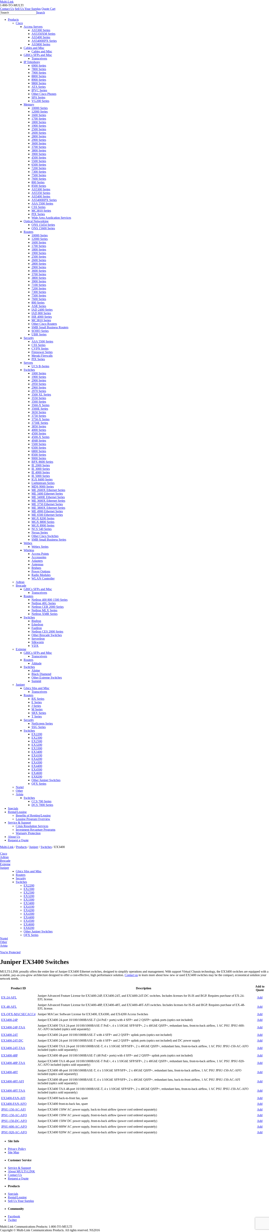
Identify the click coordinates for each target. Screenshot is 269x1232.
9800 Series (39, 83)
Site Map (13, 1152)
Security (29, 338)
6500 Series (39, 164)
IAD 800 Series (41, 313)
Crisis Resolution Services (32, 826)
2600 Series (39, 132)
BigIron (36, 621)
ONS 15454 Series (43, 224)
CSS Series (38, 207)
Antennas (37, 564)
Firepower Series (42, 352)
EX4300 (37, 762)
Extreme (21, 649)
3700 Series (39, 147)
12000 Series (40, 111)
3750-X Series (40, 419)
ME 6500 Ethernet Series (47, 514)
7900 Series (39, 72)
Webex (28, 543)
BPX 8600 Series (42, 461)
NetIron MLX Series (44, 610)
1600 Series (39, 115)
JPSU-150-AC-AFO (14, 1115)
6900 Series (39, 65)
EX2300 (37, 737)
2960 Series (39, 387)
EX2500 (37, 741)
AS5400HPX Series (44, 40)
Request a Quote (18, 840)
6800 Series (39, 451)
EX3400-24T (9, 1034)
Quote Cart (48, 8)
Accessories (39, 557)
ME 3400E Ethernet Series (48, 497)
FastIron (37, 628)
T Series (37, 716)
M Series (37, 709)
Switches (29, 369)
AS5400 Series (41, 37)
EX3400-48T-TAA (13, 1090)
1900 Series (39, 125)
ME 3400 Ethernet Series (47, 493)
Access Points (40, 553)
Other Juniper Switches (46, 780)
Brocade (21, 585)
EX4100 (37, 755)
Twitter (12, 1220)
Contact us (131, 975)
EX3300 (37, 748)
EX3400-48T (9, 1072)
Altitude (37, 663)
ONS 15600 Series (43, 228)
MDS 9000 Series (43, 486)
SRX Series (39, 713)
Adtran (20, 582)
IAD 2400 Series (42, 309)
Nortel (20, 787)
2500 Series (39, 129)
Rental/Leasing (17, 812)
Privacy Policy (17, 1148)
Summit (36, 681)
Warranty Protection (28, 833)
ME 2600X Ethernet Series (48, 490)
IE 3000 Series (41, 468)
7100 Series (39, 285)
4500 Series (39, 157)
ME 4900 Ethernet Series (47, 511)
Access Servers (33, 26)
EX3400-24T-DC (12, 1040)
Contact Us (7, 8)
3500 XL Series (41, 394)
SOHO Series (40, 331)
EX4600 (37, 773)
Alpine (36, 670)
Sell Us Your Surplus (28, 8)
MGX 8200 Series (43, 518)
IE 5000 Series (41, 476)
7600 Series (39, 178)
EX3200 (37, 744)
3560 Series (39, 401)
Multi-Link (7, 847)
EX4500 (37, 769)
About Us (14, 836)
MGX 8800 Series (43, 522)
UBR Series (39, 334)
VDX (35, 645)
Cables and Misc (34, 48)
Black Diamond (41, 674)
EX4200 (37, 759)
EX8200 (37, 776)
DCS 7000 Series (42, 805)
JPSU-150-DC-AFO (14, 1121)
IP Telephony (32, 62)
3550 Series (39, 398)
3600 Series (39, 143)
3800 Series (39, 150)
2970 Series (39, 391)
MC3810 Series (41, 210)
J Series (36, 705)
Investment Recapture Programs (35, 829)
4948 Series (39, 440)
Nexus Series (40, 532)
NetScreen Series (42, 723)
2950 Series (39, 384)
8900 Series (39, 79)
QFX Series (39, 783)
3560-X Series (40, 405)
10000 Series (40, 108)
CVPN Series (40, 348)
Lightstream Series (43, 483)
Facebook (14, 1216)
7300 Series (39, 171)
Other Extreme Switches (47, 677)
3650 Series (39, 412)
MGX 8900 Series (43, 525)
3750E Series (40, 422)
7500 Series (39, 175)
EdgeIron (37, 624)
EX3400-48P (9, 1055)
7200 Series (39, 168)
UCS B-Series (40, 366)
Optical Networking (36, 221)
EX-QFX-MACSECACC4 (18, 1014)
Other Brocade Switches (47, 635)
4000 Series (39, 430)
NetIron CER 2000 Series (48, 606)
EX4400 (37, 766)
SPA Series (38, 97)
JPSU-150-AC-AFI (13, 1109)
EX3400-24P (9, 1020)
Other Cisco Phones (44, 94)
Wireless (29, 550)
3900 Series (39, 154)
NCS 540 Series (42, 529)
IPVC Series (39, 90)
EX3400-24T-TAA (13, 1048)
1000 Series (39, 373)
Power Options (41, 571)
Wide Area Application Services (51, 217)
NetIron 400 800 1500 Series (50, 599)
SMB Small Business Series (49, 539)
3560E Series (40, 408)
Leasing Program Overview (33, 819)
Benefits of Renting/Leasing (33, 815)
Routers (28, 231)
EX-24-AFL (9, 997)
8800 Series (39, 76)
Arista (19, 794)
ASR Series (39, 306)
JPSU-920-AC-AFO (14, 1132)
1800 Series (39, 122)
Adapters (37, 560)
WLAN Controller (43, 578)
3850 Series (39, 426)
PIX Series (38, 214)
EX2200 (37, 734)
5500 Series (39, 161)
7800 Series (39, 69)
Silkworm (38, 642)
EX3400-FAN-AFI (13, 1098)
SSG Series (39, 727)
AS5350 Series (41, 193)
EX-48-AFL (9, 1006)
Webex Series (40, 546)
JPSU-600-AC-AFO (14, 1126)
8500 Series (39, 185)
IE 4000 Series (41, 472)
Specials (13, 808)
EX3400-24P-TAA (13, 1027)
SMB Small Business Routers (50, 327)
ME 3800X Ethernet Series (48, 507)
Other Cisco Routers (44, 323)
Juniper (20, 684)
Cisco (19, 23)
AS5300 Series (41, 30)
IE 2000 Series (41, 465)
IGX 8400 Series (42, 479)
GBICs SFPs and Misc (38, 55)
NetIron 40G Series (44, 603)
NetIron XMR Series (45, 614)
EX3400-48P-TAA (13, 1063)
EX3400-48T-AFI (12, 1081)
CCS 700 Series (41, 801)
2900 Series (39, 139)
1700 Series (39, 118)
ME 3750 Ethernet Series (47, 504)
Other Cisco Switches (45, 536)
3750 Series (39, 415)
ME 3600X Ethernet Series (48, 500)
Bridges (36, 568)
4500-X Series (40, 437)
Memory (29, 104)
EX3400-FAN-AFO (14, 1103)
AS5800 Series (41, 44)
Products (13, 19)
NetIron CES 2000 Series (47, 631)
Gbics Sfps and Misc (36, 688)
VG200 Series (40, 101)
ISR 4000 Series (42, 316)
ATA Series (39, 86)
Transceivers (39, 58)
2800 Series (39, 136)
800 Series (38, 182)
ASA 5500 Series (42, 203)
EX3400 (37, 751)
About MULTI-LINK (21, 1171)
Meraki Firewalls (42, 355)
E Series (37, 702)
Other (19, 790)
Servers (28, 362)
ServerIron (38, 638)
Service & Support (19, 822)
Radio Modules (41, 575)
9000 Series (39, 458)
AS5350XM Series (43, 33)
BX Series (38, 698)
